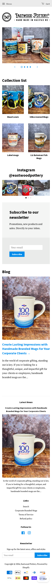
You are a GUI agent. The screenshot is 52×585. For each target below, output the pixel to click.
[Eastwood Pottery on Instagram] (29, 533)
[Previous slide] (15, 67)
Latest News (26, 402)
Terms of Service (26, 514)
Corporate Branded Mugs (26, 510)
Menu (9, 3)
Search (26, 506)
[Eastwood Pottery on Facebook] (23, 533)
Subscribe (17, 254)
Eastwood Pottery (28, 564)
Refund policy (26, 518)
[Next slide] (37, 67)
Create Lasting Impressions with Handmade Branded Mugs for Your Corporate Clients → (26, 348)
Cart (47, 4)
